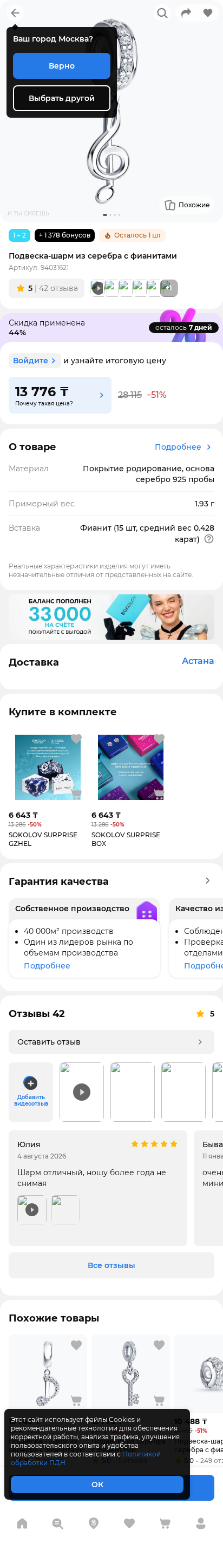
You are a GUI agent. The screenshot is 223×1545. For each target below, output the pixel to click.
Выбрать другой (62, 98)
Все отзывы (111, 1265)
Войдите (30, 360)
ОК (97, 1484)
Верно (62, 66)
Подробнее (178, 447)
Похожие (194, 205)
